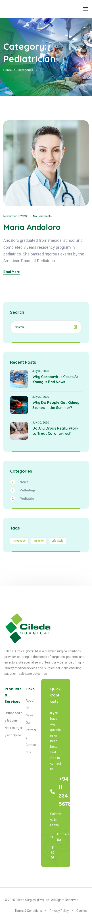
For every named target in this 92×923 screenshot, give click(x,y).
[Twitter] (52, 857)
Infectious (19, 540)
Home (7, 70)
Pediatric (23, 499)
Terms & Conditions (28, 910)
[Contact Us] (52, 837)
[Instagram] (52, 852)
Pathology (24, 490)
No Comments (42, 216)
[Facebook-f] (52, 847)
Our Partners (31, 730)
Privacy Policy (59, 910)
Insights (39, 540)
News (20, 482)
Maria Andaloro (32, 227)
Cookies (82, 910)
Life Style (57, 540)
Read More (11, 272)
